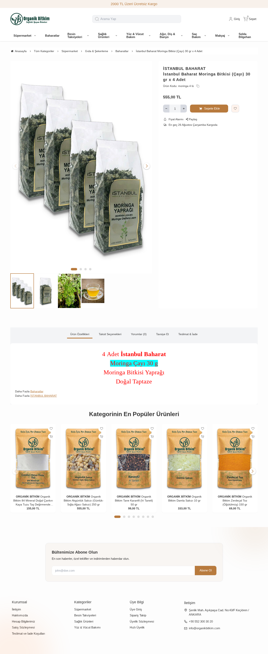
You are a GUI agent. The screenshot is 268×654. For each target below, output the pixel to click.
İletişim (16, 609)
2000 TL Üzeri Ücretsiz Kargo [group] (134, 4)
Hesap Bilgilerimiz (23, 621)
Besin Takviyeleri (85, 615)
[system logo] (30, 19)
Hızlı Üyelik (137, 627)
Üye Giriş (136, 609)
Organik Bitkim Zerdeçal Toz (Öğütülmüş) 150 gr (237, 500)
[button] (74, 269)
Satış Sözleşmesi (23, 627)
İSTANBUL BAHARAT (184, 68)
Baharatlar (36, 391)
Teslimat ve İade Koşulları (28, 633)
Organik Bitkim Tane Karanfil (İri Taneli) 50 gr (134, 500)
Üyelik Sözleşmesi (142, 621)
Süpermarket (82, 609)
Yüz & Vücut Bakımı (87, 627)
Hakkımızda (20, 615)
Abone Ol (206, 570)
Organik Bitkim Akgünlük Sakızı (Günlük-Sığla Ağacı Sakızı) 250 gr (84, 500)
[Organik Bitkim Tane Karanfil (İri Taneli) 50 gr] (134, 458)
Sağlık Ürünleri (83, 621)
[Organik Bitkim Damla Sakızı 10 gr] (184, 458)
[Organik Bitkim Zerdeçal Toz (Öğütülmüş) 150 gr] (235, 458)
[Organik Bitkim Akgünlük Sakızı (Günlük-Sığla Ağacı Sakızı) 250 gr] (83, 458)
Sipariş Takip (138, 615)
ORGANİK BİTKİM (27, 496)
